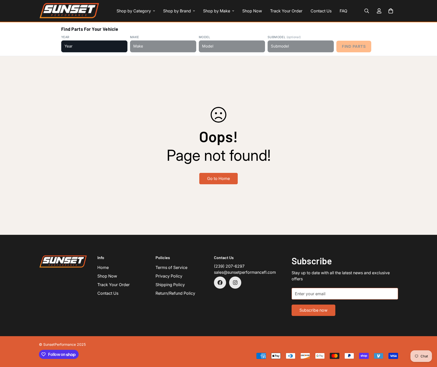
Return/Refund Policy (175, 293)
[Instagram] (235, 283)
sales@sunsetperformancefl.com (245, 272)
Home (103, 267)
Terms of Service (171, 267)
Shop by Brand (177, 10)
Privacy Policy (169, 276)
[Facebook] (220, 283)
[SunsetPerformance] (69, 11)
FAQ (343, 10)
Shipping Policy (170, 284)
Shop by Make (216, 10)
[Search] (366, 10)
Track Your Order (286, 10)
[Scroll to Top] (427, 339)
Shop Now (252, 10)
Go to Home (218, 178)
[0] (391, 11)
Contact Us (321, 10)
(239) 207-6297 (229, 266)
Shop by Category (134, 10)
